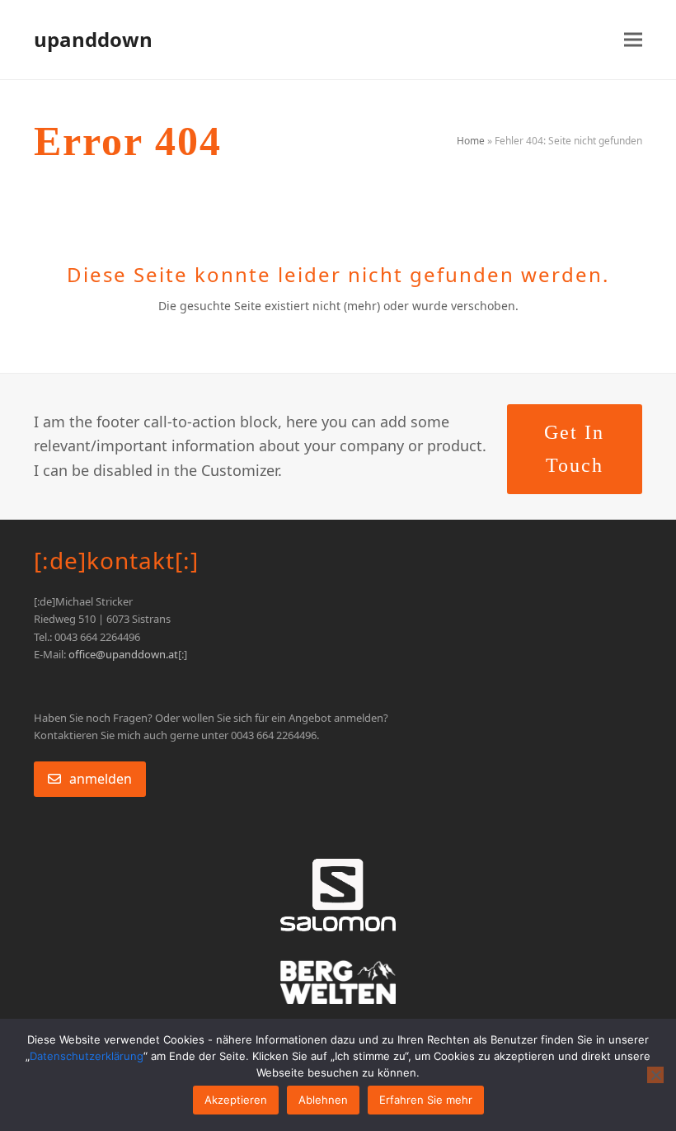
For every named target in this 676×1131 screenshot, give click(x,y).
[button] (633, 40)
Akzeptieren (235, 1099)
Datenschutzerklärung (86, 1056)
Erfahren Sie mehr (425, 1099)
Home (471, 141)
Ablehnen (323, 1099)
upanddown (93, 39)
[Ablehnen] (655, 1075)
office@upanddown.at (123, 654)
